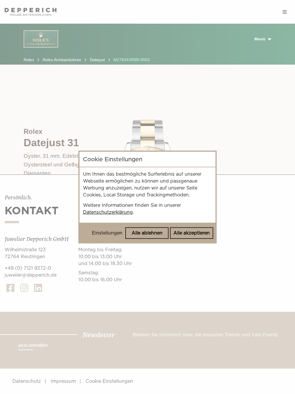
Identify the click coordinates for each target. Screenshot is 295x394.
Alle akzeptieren (191, 233)
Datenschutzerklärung (108, 212)
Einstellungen (107, 233)
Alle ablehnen (147, 233)
